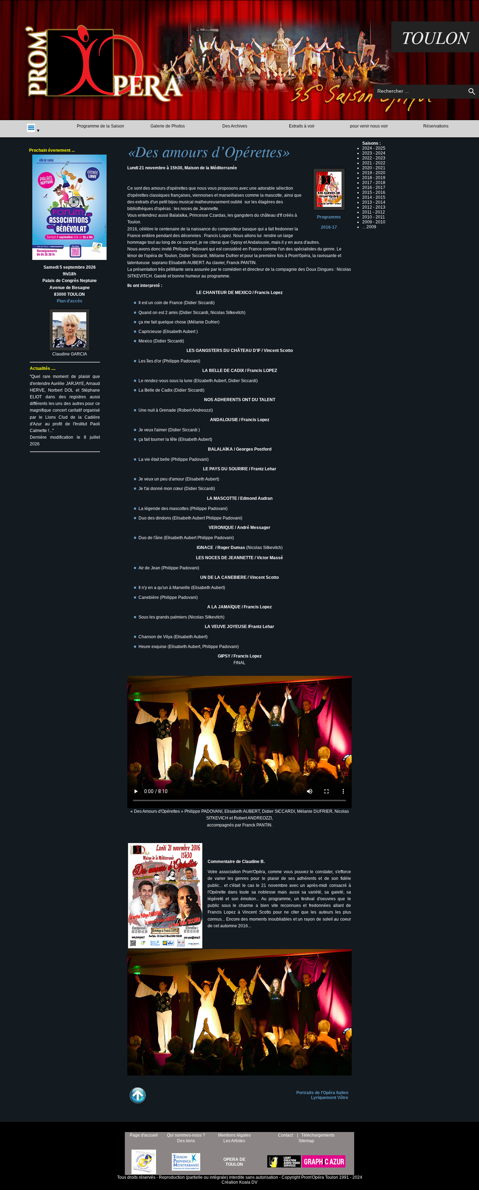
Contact (285, 1135)
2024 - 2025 (373, 148)
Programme (329, 217)
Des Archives (234, 126)
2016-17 (329, 227)
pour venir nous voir (369, 126)
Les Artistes (234, 1140)
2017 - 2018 (373, 182)
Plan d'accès (69, 301)
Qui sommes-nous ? (186, 1135)
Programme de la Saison (100, 126)
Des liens (186, 1140)
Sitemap (306, 1140)
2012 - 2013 (373, 207)
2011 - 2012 (373, 212)
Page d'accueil (144, 1135)
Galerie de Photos (167, 126)
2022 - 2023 (373, 158)
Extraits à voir (302, 126)
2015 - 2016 (373, 192)
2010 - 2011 (373, 217)
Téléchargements (318, 1135)
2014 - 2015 (373, 197)
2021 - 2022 (373, 163)
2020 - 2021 (373, 167)
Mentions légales (234, 1135)
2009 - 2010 (373, 222)
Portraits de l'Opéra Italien (322, 1092)
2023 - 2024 (373, 153)
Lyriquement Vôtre (329, 1097)
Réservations (435, 126)
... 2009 (369, 226)
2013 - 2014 (373, 202)
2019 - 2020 (373, 172)
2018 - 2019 (373, 177)
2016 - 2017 (373, 187)
